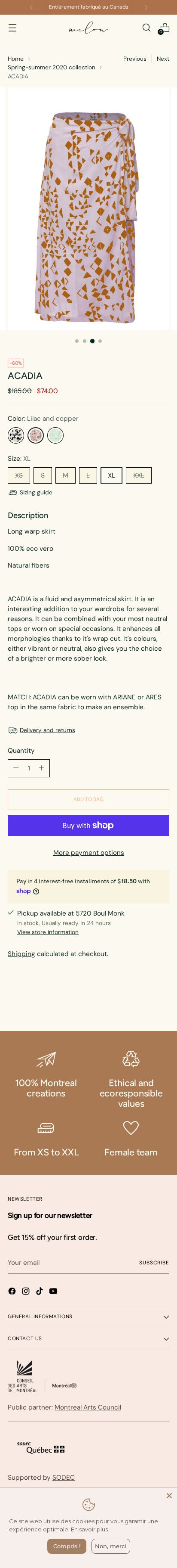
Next (163, 58)
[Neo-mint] (55, 435)
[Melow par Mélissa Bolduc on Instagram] (26, 1292)
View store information (48, 932)
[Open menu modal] (12, 28)
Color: (43, 418)
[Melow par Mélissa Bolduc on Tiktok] (40, 1292)
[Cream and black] (16, 435)
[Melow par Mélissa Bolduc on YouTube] (54, 1292)
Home (16, 58)
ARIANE (124, 697)
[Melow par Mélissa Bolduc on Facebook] (13, 1292)
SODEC (63, 1477)
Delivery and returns (47, 730)
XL (111, 475)
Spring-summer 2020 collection (51, 67)
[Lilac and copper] (35, 435)
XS (19, 475)
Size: (19, 458)
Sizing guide (36, 492)
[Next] (146, 7)
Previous (134, 58)
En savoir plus (89, 1529)
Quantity (21, 750)
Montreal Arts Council (88, 1407)
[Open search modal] (146, 28)
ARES (154, 697)
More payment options (88, 852)
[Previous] (31, 7)
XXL (138, 475)
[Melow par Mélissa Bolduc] (88, 28)
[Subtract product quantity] (16, 768)
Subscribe (154, 1262)
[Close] (169, 1495)
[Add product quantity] (41, 768)
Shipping (21, 954)
